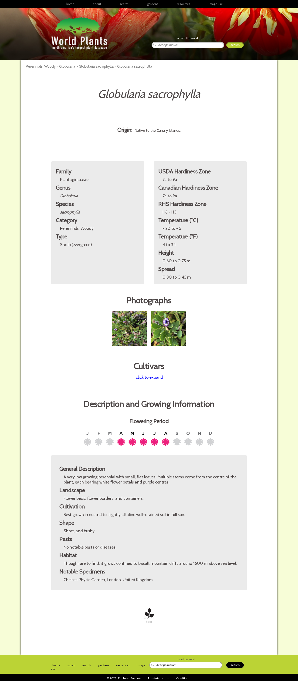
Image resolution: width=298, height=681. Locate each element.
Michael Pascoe (129, 678)
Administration (158, 678)
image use (216, 4)
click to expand (149, 377)
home (70, 4)
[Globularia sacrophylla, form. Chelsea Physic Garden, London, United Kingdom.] (129, 348)
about (97, 4)
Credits (181, 678)
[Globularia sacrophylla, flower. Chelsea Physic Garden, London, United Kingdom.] (168, 348)
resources (123, 665)
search (124, 4)
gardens (152, 4)
